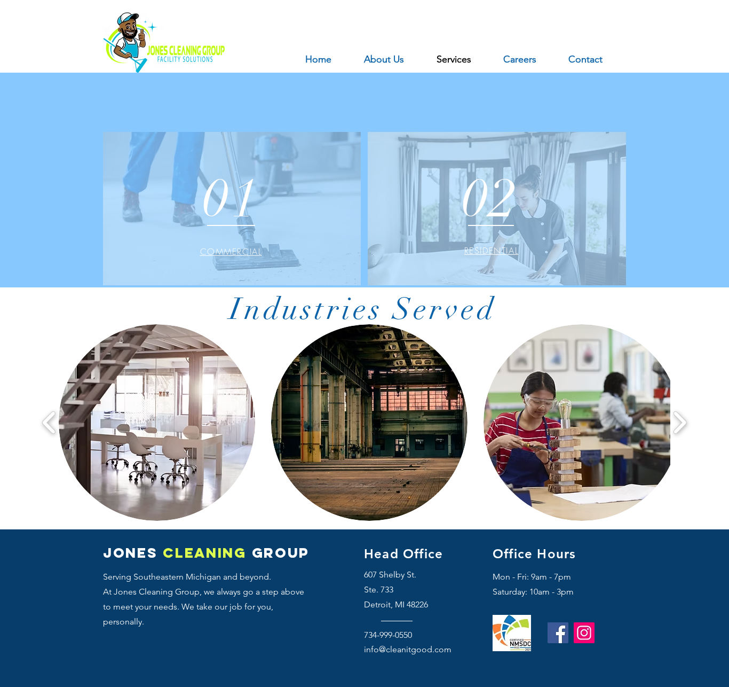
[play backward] (49, 423)
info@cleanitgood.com (407, 649)
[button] (157, 422)
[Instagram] (584, 632)
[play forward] (680, 423)
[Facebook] (558, 632)
